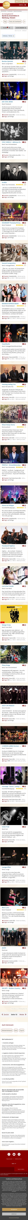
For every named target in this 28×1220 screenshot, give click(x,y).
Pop (5, 21)
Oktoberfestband (7, 1030)
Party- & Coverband (15, 21)
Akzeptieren (14, 1209)
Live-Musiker (10, 11)
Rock (15, 1030)
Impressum (9, 1159)
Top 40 (22, 1030)
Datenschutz (18, 1159)
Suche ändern (20, 28)
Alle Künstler (3, 11)
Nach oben (21, 1169)
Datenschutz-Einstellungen (14, 1217)
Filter (5, 28)
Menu (21, 5)
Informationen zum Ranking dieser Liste (19, 1008)
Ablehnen (14, 1214)
